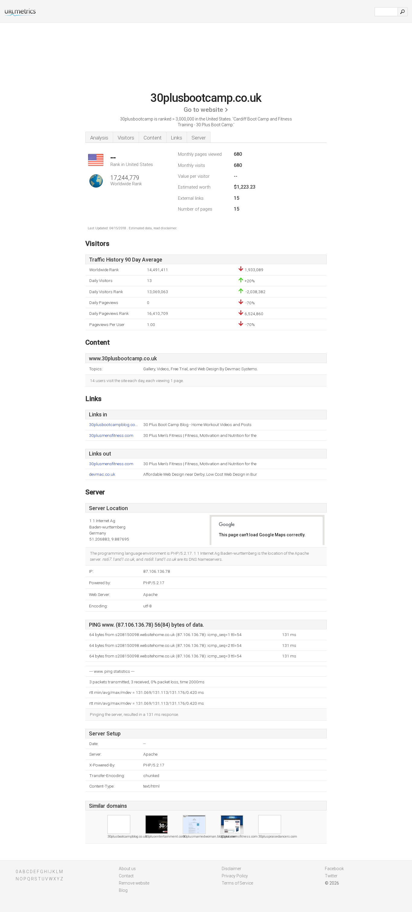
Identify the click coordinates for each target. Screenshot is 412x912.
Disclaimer (231, 868)
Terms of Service (237, 883)
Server (199, 138)
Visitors (126, 138)
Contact (126, 875)
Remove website (134, 883)
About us (127, 868)
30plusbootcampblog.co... (113, 424)
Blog (123, 890)
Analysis (99, 138)
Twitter (331, 875)
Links (176, 138)
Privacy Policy (235, 875)
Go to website (203, 109)
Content (153, 138)
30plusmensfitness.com (111, 435)
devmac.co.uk (102, 474)
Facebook (334, 868)
